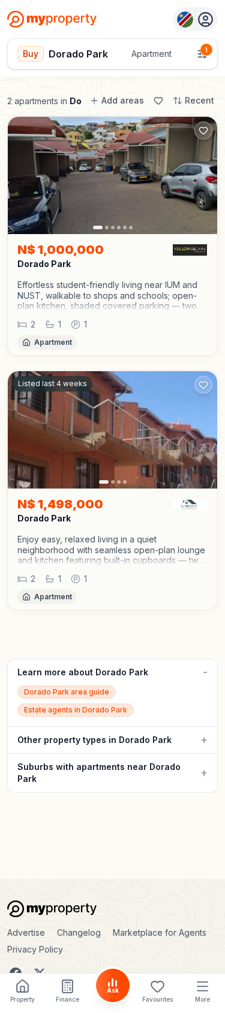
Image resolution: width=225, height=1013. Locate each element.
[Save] (158, 100)
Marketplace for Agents (159, 932)
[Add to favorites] (203, 130)
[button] (112, 295)
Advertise (26, 932)
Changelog (79, 932)
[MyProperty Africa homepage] (112, 908)
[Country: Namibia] (195, 19)
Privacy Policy (35, 949)
